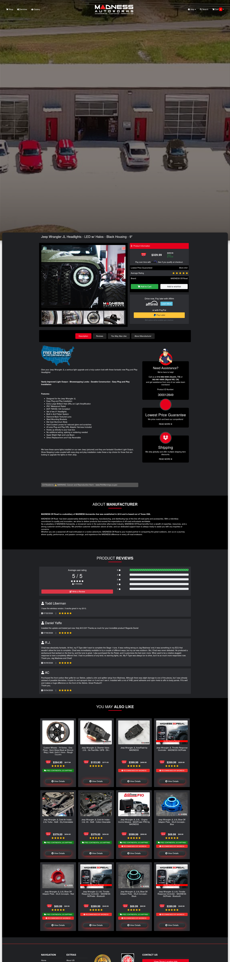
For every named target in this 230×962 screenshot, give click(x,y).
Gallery (37, 9)
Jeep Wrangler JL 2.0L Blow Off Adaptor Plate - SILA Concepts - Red (58, 892)
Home (43, 960)
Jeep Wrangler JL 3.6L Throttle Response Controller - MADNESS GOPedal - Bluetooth (96, 894)
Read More (165, 424)
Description (83, 336)
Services (23, 9)
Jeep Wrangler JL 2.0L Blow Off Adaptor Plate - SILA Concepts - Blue (172, 822)
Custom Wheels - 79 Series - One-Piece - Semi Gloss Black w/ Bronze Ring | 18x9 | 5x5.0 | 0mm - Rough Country (58, 751)
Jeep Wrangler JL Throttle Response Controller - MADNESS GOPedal (172, 748)
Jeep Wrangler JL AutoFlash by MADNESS (134, 748)
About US (70, 960)
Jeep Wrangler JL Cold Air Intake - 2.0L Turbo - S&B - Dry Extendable (58, 820)
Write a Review (78, 591)
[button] (122, 276)
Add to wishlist (174, 286)
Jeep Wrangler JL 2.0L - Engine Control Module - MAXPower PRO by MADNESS (134, 822)
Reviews (99, 336)
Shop (10, 9)
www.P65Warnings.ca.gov (106, 484)
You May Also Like (119, 336)
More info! (183, 267)
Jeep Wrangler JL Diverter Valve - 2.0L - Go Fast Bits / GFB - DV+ (96, 748)
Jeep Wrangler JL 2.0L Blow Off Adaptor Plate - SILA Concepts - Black (134, 894)
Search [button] (205, 9)
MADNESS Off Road (179, 278)
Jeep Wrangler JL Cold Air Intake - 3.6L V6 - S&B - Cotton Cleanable (96, 820)
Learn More (166, 303)
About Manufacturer (143, 336)
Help (192, 9)
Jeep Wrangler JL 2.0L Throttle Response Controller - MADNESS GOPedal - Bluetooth (172, 894)
